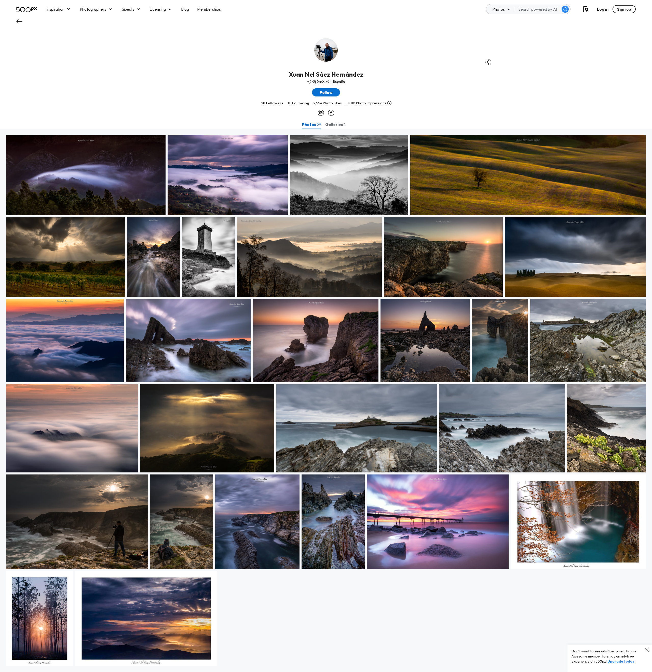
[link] (86, 175)
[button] (565, 9)
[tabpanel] (326, 400)
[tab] (311, 124)
